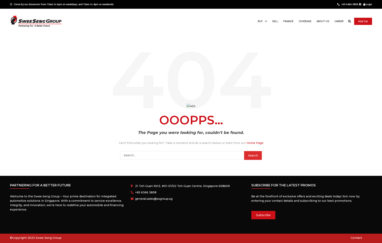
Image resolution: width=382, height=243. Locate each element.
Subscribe (263, 215)
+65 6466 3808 (349, 4)
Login (368, 4)
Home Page (255, 143)
